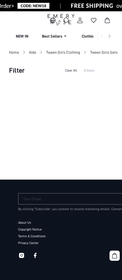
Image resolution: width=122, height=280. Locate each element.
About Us (24, 223)
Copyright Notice (30, 229)
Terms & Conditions (32, 236)
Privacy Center (28, 243)
